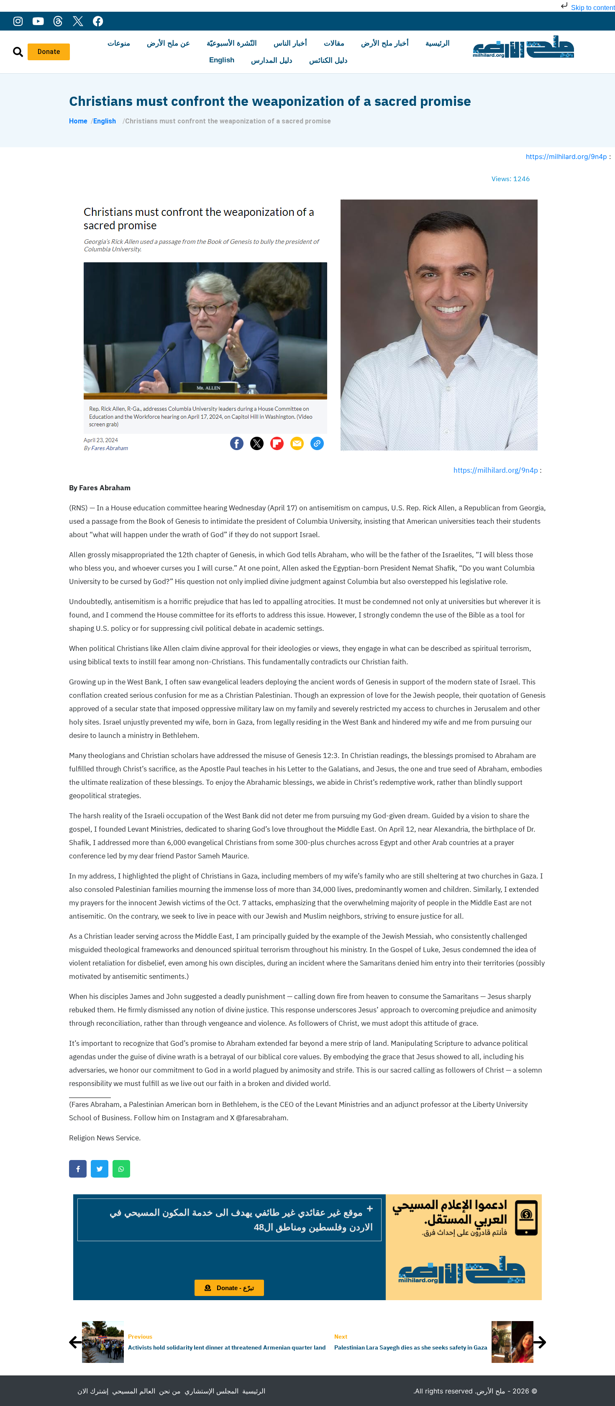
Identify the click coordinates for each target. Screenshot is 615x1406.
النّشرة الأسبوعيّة (232, 43)
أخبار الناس (290, 43)
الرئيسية (437, 43)
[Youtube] (38, 21)
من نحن (170, 1391)
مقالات (334, 43)
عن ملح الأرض (168, 43)
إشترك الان (92, 1391)
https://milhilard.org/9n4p (566, 156)
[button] (229, 1220)
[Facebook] (98, 21)
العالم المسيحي (133, 1391)
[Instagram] (18, 21)
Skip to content (592, 7)
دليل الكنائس (328, 60)
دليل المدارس (271, 60)
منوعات (119, 43)
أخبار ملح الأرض (385, 43)
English (221, 60)
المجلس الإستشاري (211, 1391)
